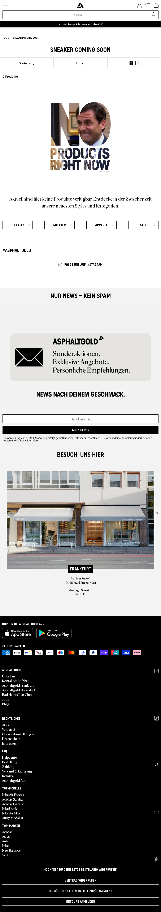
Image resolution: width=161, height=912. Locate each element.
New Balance (11, 850)
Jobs (5, 699)
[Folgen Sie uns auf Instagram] (156, 671)
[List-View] (137, 63)
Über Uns (9, 676)
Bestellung (9, 761)
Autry (6, 841)
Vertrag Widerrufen (80, 880)
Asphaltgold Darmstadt (19, 690)
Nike (5, 845)
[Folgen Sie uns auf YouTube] (156, 812)
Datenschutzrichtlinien (87, 438)
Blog (5, 703)
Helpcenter (10, 757)
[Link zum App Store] (17, 633)
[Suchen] (154, 15)
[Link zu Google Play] (53, 633)
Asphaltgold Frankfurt (18, 685)
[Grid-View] (131, 63)
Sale (143, 225)
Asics (6, 836)
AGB (5, 724)
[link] (80, 5)
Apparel (101, 225)
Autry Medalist (12, 817)
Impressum (9, 743)
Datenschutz (11, 738)
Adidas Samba (12, 799)
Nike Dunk (9, 808)
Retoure (8, 775)
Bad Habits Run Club (17, 694)
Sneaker (59, 225)
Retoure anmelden (80, 901)
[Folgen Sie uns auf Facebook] (156, 765)
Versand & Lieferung (17, 771)
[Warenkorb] (156, 5)
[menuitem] (26, 63)
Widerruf (8, 729)
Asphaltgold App (14, 780)
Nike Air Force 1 (13, 794)
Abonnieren (80, 430)
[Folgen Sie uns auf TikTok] (156, 718)
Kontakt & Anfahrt (15, 680)
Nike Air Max (11, 813)
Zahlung (8, 766)
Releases (18, 225)
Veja (5, 854)
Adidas (7, 831)
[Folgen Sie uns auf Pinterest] (156, 859)
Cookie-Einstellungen (18, 734)
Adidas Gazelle (13, 803)
